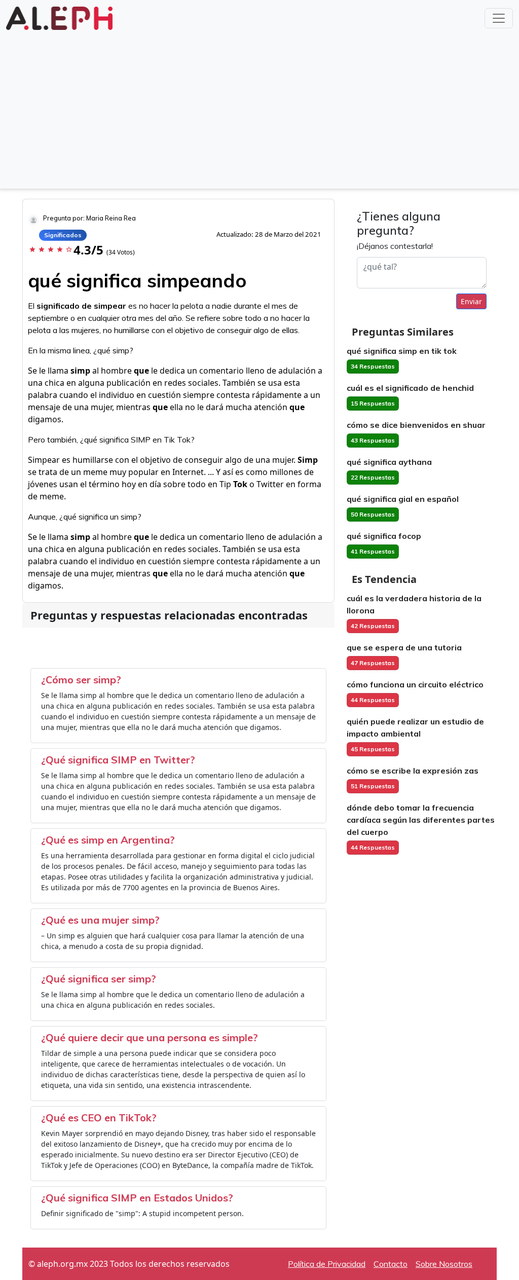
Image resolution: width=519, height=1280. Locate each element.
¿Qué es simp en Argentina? (108, 839)
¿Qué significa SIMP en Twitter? (118, 759)
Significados (63, 235)
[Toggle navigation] (499, 18)
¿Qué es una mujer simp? (100, 919)
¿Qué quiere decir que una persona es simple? (149, 1037)
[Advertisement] (259, 108)
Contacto (390, 1264)
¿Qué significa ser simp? (98, 978)
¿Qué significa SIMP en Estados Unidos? (137, 1197)
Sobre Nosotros (444, 1264)
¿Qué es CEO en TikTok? (99, 1117)
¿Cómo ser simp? (81, 679)
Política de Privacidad (326, 1264)
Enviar (471, 301)
